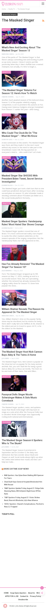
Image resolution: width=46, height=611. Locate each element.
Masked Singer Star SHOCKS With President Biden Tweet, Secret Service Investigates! (22, 178)
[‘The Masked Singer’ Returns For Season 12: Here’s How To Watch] (14, 79)
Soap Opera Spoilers (18, 593)
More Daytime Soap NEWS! (16, 469)
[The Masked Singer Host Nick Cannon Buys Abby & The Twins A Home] (14, 340)
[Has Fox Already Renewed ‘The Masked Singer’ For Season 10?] (14, 253)
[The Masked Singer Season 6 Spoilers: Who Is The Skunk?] (14, 429)
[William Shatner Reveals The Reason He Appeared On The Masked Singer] (14, 298)
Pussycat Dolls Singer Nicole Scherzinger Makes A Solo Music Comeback (19, 397)
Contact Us (24, 596)
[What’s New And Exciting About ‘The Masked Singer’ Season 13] (14, 36)
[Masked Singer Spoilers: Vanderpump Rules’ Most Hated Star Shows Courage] (14, 210)
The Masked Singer (9, 246)
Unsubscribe (23, 599)
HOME (6, 593)
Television (6, 422)
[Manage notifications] (5, 606)
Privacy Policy (35, 596)
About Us (31, 593)
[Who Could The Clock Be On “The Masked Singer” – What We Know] (14, 121)
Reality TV (6, 29)
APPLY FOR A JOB (11, 596)
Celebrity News (8, 291)
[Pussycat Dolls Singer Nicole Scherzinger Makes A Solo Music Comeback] (14, 383)
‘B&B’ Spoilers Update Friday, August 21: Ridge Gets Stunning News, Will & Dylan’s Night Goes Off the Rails (24, 491)
